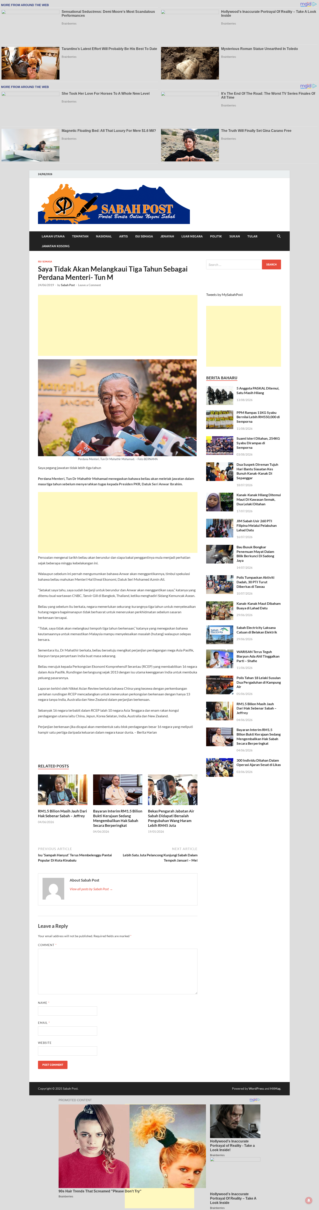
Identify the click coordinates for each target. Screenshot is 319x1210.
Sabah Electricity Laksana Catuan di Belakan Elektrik (257, 629)
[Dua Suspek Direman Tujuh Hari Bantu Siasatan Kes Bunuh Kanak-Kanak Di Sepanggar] (219, 465)
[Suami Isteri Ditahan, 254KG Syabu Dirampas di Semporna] (219, 439)
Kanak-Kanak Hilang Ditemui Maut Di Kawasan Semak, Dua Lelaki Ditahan (259, 499)
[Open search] (279, 236)
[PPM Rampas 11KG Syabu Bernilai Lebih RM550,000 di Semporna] (219, 413)
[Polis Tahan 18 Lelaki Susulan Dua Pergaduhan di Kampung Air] (219, 678)
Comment (47, 945)
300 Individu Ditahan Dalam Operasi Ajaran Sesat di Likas (259, 762)
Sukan (234, 236)
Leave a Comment (89, 285)
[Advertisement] (117, 325)
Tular (252, 236)
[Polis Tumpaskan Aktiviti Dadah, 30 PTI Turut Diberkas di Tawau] (219, 578)
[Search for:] (243, 264)
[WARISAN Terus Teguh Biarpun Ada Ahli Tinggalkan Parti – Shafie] (219, 652)
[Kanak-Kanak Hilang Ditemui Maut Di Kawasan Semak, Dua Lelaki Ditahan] (219, 495)
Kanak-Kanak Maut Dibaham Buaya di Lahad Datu (259, 605)
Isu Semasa (144, 236)
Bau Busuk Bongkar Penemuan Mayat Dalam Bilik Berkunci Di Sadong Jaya (255, 553)
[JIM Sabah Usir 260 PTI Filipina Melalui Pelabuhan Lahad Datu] (219, 521)
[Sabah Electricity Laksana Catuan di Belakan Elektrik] (219, 628)
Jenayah (167, 236)
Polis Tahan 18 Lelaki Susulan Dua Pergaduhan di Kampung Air (259, 682)
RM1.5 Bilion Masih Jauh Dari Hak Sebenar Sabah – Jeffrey (62, 813)
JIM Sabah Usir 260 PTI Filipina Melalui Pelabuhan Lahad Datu (257, 525)
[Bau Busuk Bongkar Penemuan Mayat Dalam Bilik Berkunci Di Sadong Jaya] (219, 547)
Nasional (104, 236)
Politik (216, 236)
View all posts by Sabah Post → (91, 889)
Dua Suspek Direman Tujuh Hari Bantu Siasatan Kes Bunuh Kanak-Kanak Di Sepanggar (257, 471)
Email (44, 1022)
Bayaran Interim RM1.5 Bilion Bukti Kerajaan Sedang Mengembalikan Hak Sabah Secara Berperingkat (117, 818)
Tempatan (80, 236)
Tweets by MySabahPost (224, 294)
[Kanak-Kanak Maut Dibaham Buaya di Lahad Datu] (219, 604)
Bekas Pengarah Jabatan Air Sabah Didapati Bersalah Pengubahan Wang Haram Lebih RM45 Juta (171, 818)
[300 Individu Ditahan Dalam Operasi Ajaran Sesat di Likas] (219, 761)
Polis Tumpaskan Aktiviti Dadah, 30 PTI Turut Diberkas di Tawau (255, 581)
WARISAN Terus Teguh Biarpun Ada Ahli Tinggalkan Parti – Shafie (258, 656)
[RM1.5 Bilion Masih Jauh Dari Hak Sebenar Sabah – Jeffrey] (62, 791)
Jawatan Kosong (56, 246)
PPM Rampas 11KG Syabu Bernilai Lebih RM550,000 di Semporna (258, 417)
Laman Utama (53, 236)
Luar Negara (192, 236)
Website (45, 1042)
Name (43, 1002)
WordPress (256, 1088)
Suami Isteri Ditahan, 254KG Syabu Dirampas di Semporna (258, 442)
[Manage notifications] (308, 1200)
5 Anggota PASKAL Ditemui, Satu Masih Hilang (258, 390)
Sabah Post (68, 285)
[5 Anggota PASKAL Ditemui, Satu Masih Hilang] (219, 388)
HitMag (275, 1088)
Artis (123, 236)
